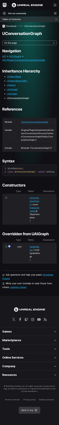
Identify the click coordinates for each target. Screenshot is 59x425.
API (4, 56)
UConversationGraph (34, 201)
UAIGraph (12, 93)
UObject (11, 85)
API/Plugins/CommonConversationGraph (23, 60)
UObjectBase (14, 76)
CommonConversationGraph (34, 122)
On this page (10, 43)
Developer (11, 26)
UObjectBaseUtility (17, 80)
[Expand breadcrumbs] (20, 26)
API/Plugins (15, 56)
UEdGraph (12, 89)
